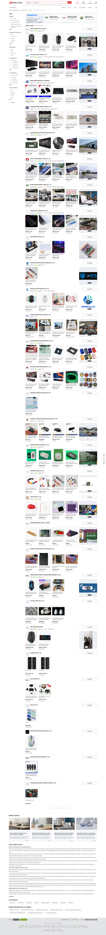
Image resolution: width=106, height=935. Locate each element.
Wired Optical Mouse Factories (42, 909)
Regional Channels (74, 925)
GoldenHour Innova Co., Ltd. (37, 470)
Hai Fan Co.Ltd (34, 704)
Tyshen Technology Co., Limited (38, 28)
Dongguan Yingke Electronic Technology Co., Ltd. (42, 548)
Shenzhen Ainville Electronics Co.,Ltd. (39, 288)
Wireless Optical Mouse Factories (56, 909)
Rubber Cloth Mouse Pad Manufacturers (17, 912)
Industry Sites (67, 925)
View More (11, 896)
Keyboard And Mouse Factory (62, 5)
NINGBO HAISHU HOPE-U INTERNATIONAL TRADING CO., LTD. (45, 574)
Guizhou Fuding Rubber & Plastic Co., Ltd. (40, 158)
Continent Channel (61, 925)
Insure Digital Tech (34, 678)
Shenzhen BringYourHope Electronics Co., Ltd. (41, 340)
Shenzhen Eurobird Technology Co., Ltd (40, 756)
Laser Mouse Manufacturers (51, 912)
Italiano (45, 927)
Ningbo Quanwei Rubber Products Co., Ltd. (40, 184)
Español (26, 927)
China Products (27, 925)
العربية (58, 927)
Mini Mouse (71, 902)
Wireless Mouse (55, 902)
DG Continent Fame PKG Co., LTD (38, 54)
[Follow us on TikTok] (87, 919)
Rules (96, 7)
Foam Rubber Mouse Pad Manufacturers (35, 912)
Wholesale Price (53, 925)
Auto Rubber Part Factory (36, 5)
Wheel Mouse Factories (14, 909)
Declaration (53, 929)
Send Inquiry (89, 28)
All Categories (13, 7)
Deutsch (49, 927)
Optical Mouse (63, 902)
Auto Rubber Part (20, 902)
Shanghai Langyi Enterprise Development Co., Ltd (42, 262)
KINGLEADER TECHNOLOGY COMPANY (40, 80)
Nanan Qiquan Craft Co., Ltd (37, 236)
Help (75, 7)
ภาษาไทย (71, 927)
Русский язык (40, 927)
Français (35, 927)
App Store (16, 919)
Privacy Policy (58, 929)
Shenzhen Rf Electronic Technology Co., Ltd (41, 730)
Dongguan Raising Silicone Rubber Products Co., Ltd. (43, 782)
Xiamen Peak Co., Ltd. (35, 496)
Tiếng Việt (79, 927)
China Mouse (12, 902)
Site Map (55, 923)
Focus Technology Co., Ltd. (53, 930)
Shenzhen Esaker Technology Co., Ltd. (39, 444)
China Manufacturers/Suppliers (36, 925)
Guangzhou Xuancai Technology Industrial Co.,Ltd (42, 132)
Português (30, 927)
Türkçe (75, 927)
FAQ (49, 923)
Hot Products (21, 925)
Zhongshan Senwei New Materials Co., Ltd (40, 366)
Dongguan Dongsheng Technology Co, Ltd (40, 392)
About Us (45, 923)
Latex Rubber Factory (44, 5)
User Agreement (47, 929)
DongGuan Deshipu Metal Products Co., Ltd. (41, 106)
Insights (85, 925)
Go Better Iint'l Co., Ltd (35, 652)
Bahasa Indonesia (85, 927)
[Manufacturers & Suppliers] (15, 2)
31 (67, 808)
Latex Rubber (29, 902)
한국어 (61, 927)
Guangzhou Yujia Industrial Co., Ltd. (39, 210)
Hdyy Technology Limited (36, 626)
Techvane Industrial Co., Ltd (37, 600)
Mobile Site (60, 923)
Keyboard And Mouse (45, 902)
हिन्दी (67, 927)
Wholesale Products (46, 925)
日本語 (64, 927)
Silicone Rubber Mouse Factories (27, 909)
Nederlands (53, 927)
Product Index (80, 925)
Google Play (23, 919)
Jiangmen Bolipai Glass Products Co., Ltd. (40, 314)
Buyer (69, 7)
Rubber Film (36, 902)
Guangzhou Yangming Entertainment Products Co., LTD (43, 418)
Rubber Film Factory (52, 5)
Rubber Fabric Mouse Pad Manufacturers (73, 909)
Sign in (96, 3)
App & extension (82, 7)
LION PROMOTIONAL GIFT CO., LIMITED (40, 522)
